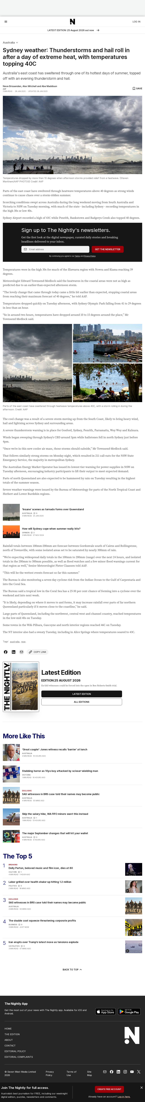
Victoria (26, 775)
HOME (8, 1028)
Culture (13, 872)
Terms (77, 256)
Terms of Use (71, 1073)
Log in (136, 21)
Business (13, 924)
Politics (13, 886)
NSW (23, 641)
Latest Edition (81, 694)
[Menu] (6, 21)
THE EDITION (12, 1034)
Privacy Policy (89, 256)
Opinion (25, 533)
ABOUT (9, 1040)
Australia (9, 42)
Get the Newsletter (107, 249)
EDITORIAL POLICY (15, 1051)
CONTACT (10, 1045)
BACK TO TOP (70, 969)
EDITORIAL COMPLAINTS (19, 1057)
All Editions (81, 701)
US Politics (14, 946)
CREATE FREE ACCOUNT (109, 1089)
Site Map (89, 1073)
